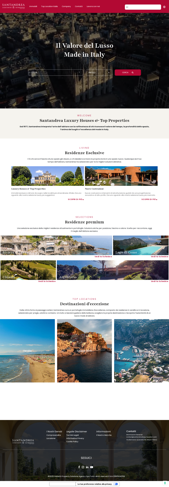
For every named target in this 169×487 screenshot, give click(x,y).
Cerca (125, 72)
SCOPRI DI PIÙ (75, 199)
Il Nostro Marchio (104, 435)
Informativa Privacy (75, 438)
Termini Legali (72, 435)
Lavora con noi (93, 6)
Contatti (79, 6)
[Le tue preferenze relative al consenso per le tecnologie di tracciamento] (165, 483)
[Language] (164, 6)
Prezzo (92, 72)
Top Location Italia (49, 6)
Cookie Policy (72, 441)
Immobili (33, 6)
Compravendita (53, 435)
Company (66, 6)
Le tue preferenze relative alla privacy (95, 484)
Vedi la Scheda (102, 256)
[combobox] (55, 72)
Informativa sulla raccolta (62, 484)
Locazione (50, 438)
